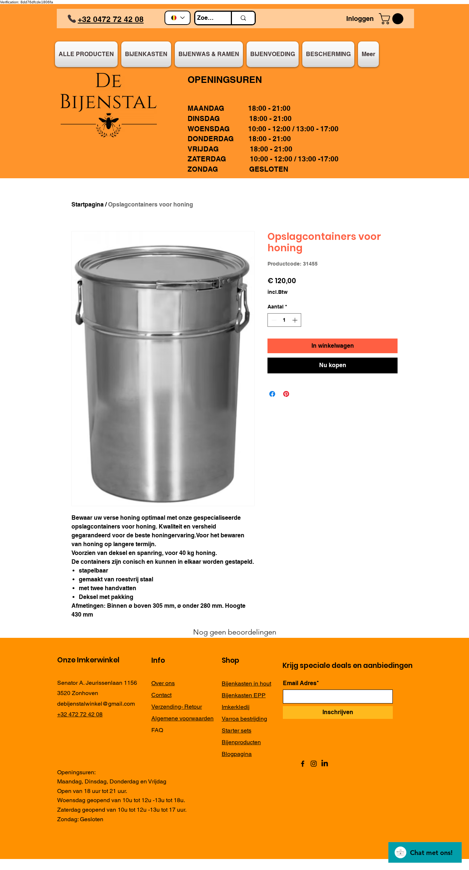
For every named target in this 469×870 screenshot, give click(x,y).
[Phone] (72, 18)
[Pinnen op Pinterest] (286, 394)
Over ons (163, 683)
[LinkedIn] (325, 764)
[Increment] (295, 320)
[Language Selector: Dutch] (178, 18)
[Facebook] (303, 764)
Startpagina (87, 204)
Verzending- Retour (176, 706)
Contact (161, 694)
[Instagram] (314, 764)
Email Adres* (301, 683)
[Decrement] (273, 320)
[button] (392, 18)
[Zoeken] (243, 18)
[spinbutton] (284, 320)
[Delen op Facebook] (272, 394)
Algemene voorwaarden (182, 718)
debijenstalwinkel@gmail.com (96, 703)
